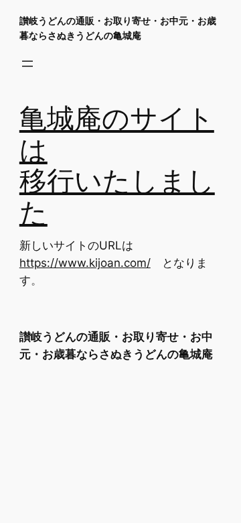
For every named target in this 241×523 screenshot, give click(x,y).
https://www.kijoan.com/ (85, 263)
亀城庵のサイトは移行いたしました (117, 166)
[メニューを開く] (27, 64)
